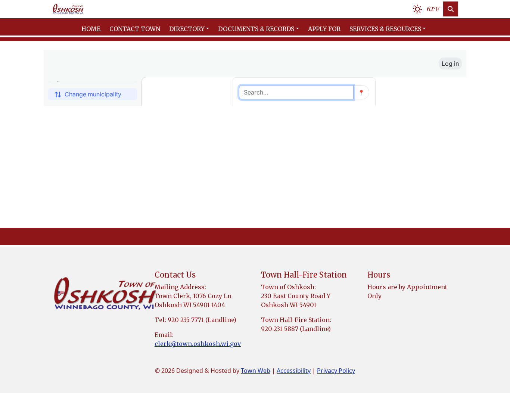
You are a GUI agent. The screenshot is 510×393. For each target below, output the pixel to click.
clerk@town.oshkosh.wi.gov (198, 343)
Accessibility (294, 370)
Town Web (255, 370)
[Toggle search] (450, 8)
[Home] (68, 9)
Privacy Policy (336, 370)
